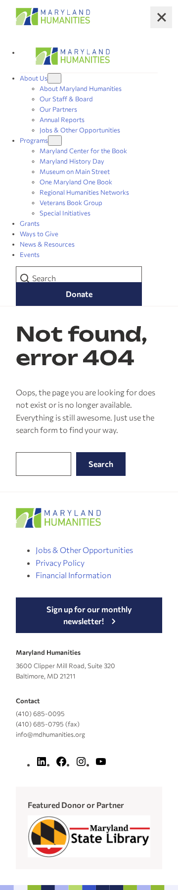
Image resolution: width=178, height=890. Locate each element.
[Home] (73, 56)
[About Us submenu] (54, 78)
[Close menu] (161, 17)
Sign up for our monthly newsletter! (89, 615)
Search (101, 463)
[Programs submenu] (55, 140)
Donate (79, 293)
